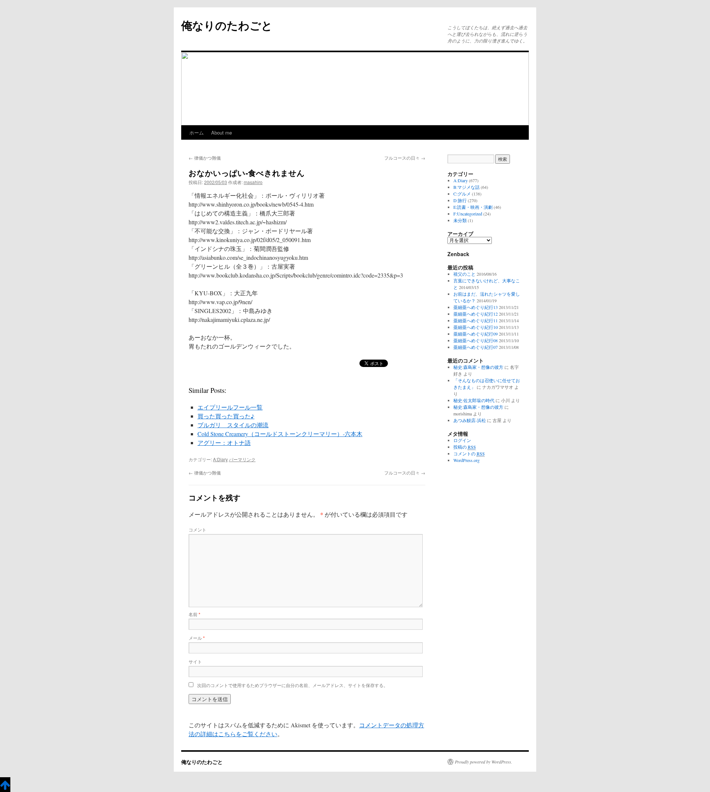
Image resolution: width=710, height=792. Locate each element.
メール (197, 638)
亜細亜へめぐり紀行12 (475, 314)
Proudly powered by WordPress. (483, 762)
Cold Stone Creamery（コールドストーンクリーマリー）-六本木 (279, 434)
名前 (194, 614)
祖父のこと (464, 274)
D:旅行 (460, 200)
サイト (195, 661)
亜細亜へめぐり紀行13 (475, 307)
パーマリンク (242, 459)
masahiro (253, 182)
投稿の (464, 447)
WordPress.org (466, 460)
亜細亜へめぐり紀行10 (475, 327)
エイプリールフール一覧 (230, 407)
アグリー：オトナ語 (224, 442)
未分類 (460, 220)
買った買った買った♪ (225, 416)
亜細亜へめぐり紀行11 (475, 320)
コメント (197, 529)
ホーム (196, 132)
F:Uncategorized (467, 214)
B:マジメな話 (466, 187)
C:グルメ (462, 194)
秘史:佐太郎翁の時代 (473, 400)
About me (221, 132)
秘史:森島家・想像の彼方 (478, 367)
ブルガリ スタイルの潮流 (232, 425)
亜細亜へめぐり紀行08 (475, 340)
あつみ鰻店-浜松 (469, 420)
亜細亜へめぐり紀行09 (475, 334)
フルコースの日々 (404, 157)
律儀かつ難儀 (205, 157)
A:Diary (220, 459)
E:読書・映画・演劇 (473, 207)
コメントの (469, 453)
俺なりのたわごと (227, 25)
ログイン (462, 440)
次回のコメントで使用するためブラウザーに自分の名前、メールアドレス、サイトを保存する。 (292, 685)
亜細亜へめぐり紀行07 (475, 347)
